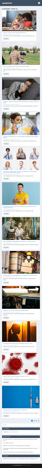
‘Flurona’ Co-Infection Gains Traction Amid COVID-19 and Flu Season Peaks (20, 102)
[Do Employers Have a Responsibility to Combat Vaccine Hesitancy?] (21, 262)
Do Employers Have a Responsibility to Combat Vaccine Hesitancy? (20, 275)
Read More (6, 38)
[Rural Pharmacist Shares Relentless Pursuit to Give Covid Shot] (21, 228)
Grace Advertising (17, 465)
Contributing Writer (7, 34)
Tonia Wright (6, 243)
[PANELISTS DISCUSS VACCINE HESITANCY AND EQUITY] (21, 397)
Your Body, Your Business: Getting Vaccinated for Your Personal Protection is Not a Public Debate (20, 172)
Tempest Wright (6, 345)
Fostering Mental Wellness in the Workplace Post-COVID (17, 343)
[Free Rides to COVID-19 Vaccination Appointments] (21, 297)
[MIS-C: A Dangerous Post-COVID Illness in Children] (21, 53)
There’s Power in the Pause (8, 442)
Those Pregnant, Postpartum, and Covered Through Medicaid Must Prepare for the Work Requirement (20, 449)
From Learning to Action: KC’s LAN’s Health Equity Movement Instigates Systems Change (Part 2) (20, 440)
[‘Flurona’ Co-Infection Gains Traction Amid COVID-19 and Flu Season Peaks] (21, 88)
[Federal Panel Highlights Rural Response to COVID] (20, 364)
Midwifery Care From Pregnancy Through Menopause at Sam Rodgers (16, 445)
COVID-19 (17, 34)
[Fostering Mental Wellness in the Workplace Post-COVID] (19, 331)
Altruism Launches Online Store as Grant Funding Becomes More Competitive (18, 452)
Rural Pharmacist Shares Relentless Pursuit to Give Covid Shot (19, 241)
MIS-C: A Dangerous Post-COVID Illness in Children (16, 66)
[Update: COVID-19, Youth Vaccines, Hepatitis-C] (19, 20)
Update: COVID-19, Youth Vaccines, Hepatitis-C (14, 32)
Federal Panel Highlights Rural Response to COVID (16, 376)
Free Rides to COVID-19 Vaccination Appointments (15, 310)
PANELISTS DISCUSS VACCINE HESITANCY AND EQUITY (15, 410)
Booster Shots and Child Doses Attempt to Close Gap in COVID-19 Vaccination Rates (19, 207)
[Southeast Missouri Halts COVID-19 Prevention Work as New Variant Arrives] (21, 123)
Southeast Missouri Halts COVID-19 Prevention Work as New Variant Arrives (20, 137)
